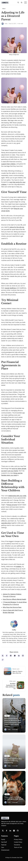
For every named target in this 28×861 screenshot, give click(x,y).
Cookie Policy (18, 842)
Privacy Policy (18, 839)
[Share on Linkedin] (18, 655)
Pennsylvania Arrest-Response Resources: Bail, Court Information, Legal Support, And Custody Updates (12, 722)
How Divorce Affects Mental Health (14, 599)
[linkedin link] (10, 830)
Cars (2, 847)
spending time (6, 523)
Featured (3, 845)
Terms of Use (18, 847)
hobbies (18, 566)
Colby (6, 23)
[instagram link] (14, 830)
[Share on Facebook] (6, 655)
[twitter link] (2, 830)
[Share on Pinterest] (10, 655)
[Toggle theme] (21, 2)
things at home (12, 505)
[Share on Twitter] (2, 655)
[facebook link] (6, 830)
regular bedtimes (10, 288)
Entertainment (5, 850)
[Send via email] (22, 655)
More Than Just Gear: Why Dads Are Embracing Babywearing (13, 760)
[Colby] (2, 23)
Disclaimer (17, 845)
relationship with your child (17, 496)
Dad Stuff (4, 842)
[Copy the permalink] (2, 659)
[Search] (18, 2)
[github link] (17, 830)
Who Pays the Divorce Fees (12, 607)
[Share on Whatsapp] (14, 655)
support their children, (8, 164)
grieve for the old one (17, 227)
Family (3, 839)
